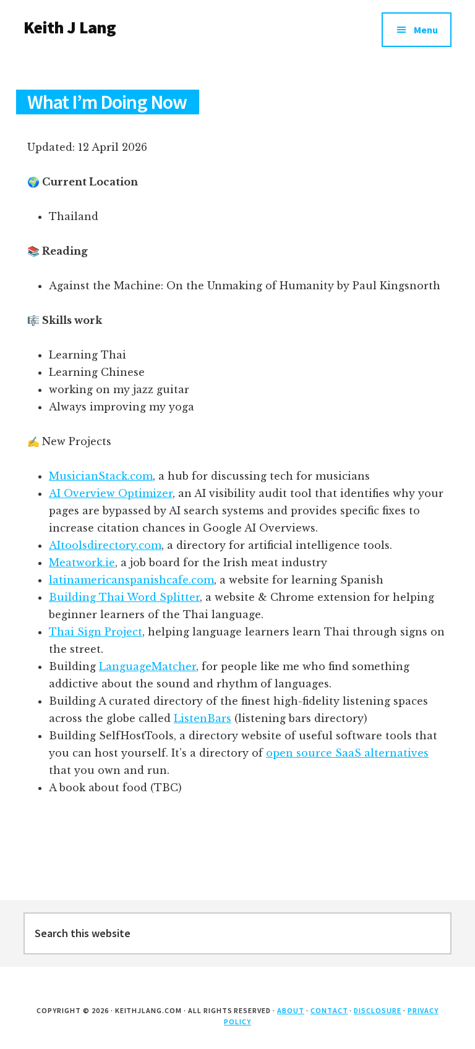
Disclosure (377, 1010)
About (290, 1010)
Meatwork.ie (82, 562)
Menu (426, 29)
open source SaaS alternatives (347, 753)
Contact (329, 1010)
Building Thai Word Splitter (124, 597)
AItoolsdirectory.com (105, 545)
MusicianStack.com (101, 476)
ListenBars (202, 718)
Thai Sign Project (95, 632)
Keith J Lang (70, 27)
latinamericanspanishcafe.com (131, 580)
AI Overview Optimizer (111, 493)
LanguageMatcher (147, 666)
